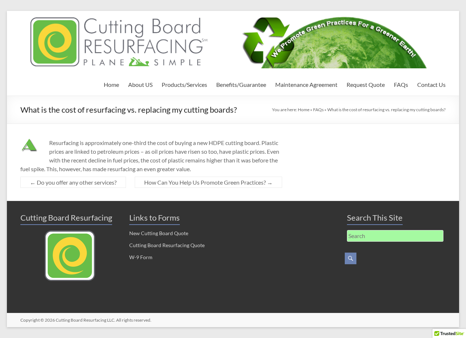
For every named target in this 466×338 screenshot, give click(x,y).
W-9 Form (141, 257)
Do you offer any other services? (73, 182)
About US (140, 84)
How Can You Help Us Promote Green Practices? (208, 182)
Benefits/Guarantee (241, 84)
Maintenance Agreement (306, 84)
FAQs (401, 84)
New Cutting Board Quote (158, 233)
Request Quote (366, 84)
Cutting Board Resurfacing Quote (167, 245)
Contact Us (431, 84)
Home (111, 84)
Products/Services (184, 84)
